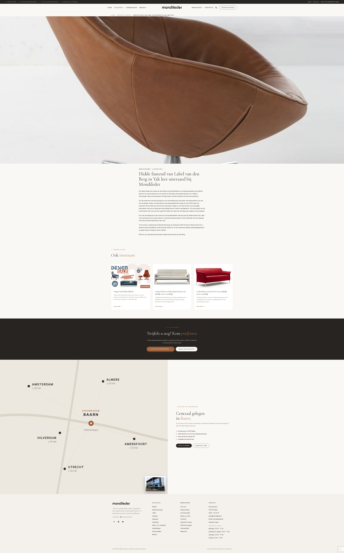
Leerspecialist (184, 528)
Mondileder (196, 7)
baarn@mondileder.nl (215, 516)
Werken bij (183, 531)
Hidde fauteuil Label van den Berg (174, 234)
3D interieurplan (185, 513)
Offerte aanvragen (186, 525)
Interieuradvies (184, 510)
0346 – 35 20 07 (313, 2)
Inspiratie (209, 7)
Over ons (183, 507)
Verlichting (155, 522)
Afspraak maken (214, 522)
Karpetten (155, 519)
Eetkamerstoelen (157, 510)
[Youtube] (123, 521)
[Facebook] (118, 521)
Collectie (118, 7)
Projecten (183, 519)
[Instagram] (114, 521)
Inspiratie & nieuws (124, 15)
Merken (142, 7)
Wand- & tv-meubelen (159, 525)
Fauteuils (155, 516)
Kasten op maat (185, 516)
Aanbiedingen (131, 7)
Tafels (154, 513)
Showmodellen (156, 531)
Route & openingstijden (330, 2)
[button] (216, 7)
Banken (154, 507)
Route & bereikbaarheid (216, 519)
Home (110, 7)
